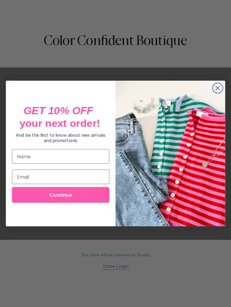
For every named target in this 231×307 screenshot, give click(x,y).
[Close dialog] (218, 88)
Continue (60, 195)
